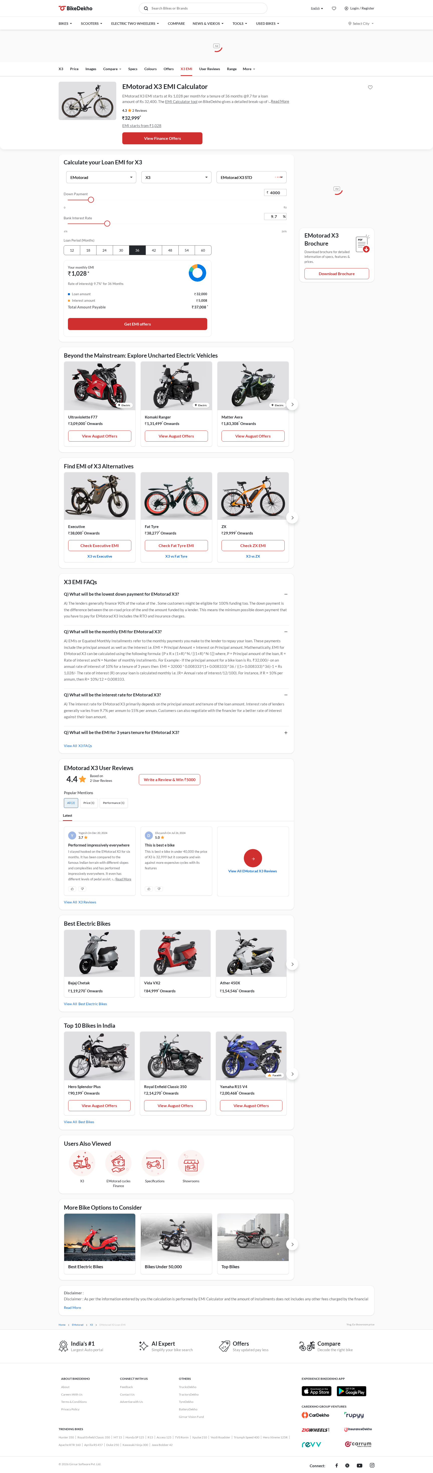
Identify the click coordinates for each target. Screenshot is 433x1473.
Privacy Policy (70, 1409)
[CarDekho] (315, 1415)
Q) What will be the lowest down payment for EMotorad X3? (121, 594)
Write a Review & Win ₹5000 (169, 779)
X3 (61, 69)
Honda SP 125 (135, 1437)
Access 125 (164, 1437)
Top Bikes (230, 1266)
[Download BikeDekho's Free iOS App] (317, 1391)
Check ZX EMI (253, 545)
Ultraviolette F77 (82, 417)
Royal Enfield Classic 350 (165, 1086)
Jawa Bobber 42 (162, 1445)
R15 (150, 1437)
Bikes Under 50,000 (163, 1266)
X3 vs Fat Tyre (176, 556)
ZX (224, 526)
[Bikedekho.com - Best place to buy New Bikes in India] (75, 8)
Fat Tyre (152, 526)
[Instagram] (372, 1466)
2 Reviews (139, 111)
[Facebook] (337, 1466)
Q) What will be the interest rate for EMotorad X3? (112, 694)
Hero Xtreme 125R (275, 1437)
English (315, 8)
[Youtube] (359, 1466)
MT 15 (118, 1437)
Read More (280, 101)
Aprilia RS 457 (93, 1445)
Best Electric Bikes (92, 1004)
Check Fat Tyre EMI (176, 545)
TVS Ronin (182, 1437)
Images (90, 69)
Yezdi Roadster (220, 1437)
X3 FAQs (85, 746)
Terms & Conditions (74, 1402)
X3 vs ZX (253, 556)
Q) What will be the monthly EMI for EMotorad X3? (113, 631)
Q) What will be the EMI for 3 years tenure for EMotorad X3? (121, 732)
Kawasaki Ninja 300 (135, 1445)
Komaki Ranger (158, 417)
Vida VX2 (152, 983)
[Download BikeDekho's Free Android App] (351, 1391)
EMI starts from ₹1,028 (141, 125)
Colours (150, 69)
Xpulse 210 (199, 1437)
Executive (76, 526)
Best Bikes (86, 1122)
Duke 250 (112, 1445)
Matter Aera (232, 417)
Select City (361, 23)
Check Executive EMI (99, 545)
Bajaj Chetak (79, 983)
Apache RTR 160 (70, 1445)
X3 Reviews (87, 902)
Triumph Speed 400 (246, 1437)
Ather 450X (230, 983)
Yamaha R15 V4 (233, 1086)
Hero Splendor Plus (84, 1086)
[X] (347, 1466)
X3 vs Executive (99, 556)
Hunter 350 (66, 1437)
